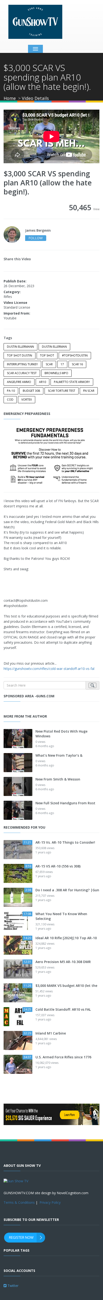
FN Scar (88, 391)
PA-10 (11, 391)
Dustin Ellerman (54, 347)
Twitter (12, 1285)
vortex (26, 400)
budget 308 (31, 391)
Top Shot (47, 355)
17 (62, 364)
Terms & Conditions (19, 1202)
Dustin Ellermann (20, 347)
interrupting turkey (22, 364)
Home (10, 98)
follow (36, 238)
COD (10, 400)
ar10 (42, 382)
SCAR (49, 364)
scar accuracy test (22, 373)
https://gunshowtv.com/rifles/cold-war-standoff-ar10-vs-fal (49, 668)
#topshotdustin (75, 355)
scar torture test (61, 391)
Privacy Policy (50, 1202)
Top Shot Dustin (19, 355)
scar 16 (77, 364)
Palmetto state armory (72, 382)
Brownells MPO (56, 373)
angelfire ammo (19, 382)
